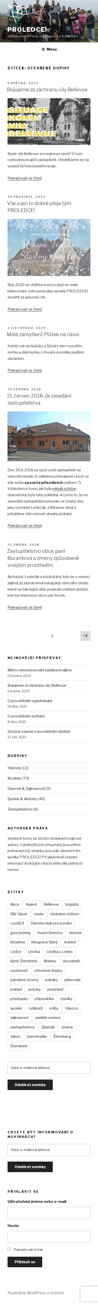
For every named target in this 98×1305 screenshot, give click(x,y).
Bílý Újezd (18, 914)
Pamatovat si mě (28, 1249)
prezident (55, 989)
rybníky (66, 998)
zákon (15, 1036)
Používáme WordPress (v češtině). (36, 1293)
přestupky (19, 998)
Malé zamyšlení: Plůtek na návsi (43, 334)
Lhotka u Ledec (59, 951)
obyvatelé (71, 961)
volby (54, 1008)
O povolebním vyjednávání (30, 701)
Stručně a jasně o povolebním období (39, 731)
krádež (70, 942)
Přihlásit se (25, 1262)
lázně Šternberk (23, 961)
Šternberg (62, 1036)
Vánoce (71, 1008)
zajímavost (19, 1017)
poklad (16, 989)
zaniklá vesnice (48, 1017)
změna (67, 1027)
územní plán (37, 1036)
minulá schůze (64, 488)
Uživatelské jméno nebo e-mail (37, 1201)
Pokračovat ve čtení (25, 178)
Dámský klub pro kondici (51, 923)
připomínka (44, 998)
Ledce (15, 951)
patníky (51, 980)
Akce (14, 904)
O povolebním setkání (26, 716)
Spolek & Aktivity (22, 799)
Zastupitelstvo (20, 809)
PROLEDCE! (27, 29)
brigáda (71, 904)
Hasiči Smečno (50, 933)
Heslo (13, 1225)
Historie (14, 768)
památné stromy (24, 980)
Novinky (15, 778)
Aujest (31, 904)
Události (35, 1008)
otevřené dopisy (48, 970)
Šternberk (19, 1046)
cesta (38, 914)
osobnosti (19, 970)
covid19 (17, 923)
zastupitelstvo (22, 1027)
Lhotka (34, 951)
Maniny (50, 961)
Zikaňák (48, 1027)
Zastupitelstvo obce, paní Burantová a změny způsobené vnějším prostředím (43, 558)
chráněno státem (64, 914)
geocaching (20, 933)
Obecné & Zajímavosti (26, 788)
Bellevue (51, 904)
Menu (52, 49)
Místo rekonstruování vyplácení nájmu (40, 670)
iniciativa (17, 942)
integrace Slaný (44, 942)
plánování (72, 980)
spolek (16, 1008)
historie (75, 933)
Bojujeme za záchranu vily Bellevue (47, 90)
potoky (34, 989)
